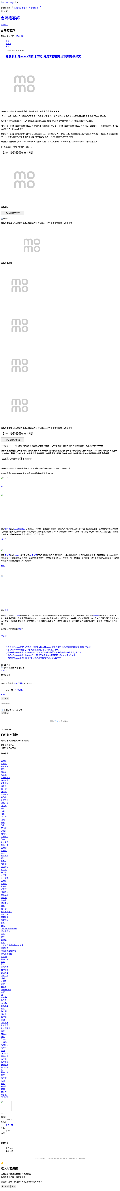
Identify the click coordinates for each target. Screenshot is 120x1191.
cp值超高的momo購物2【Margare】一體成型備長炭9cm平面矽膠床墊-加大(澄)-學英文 (40, 655)
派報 (3, 978)
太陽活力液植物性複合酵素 (12, 945)
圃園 (3, 1089)
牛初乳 (4, 900)
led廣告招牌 (6, 990)
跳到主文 (4, 25)
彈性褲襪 (4, 1023)
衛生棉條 (4, 1062)
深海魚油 (4, 903)
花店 (3, 964)
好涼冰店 (4, 780)
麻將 (3, 1031)
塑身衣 (4, 539)
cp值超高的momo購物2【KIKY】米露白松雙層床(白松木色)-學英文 (33, 658)
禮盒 (20, 629)
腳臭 (3, 769)
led (2, 995)
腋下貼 (4, 789)
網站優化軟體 (6, 954)
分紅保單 (4, 915)
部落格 (8, 44)
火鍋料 (4, 831)
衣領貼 (4, 761)
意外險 (4, 909)
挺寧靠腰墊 (5, 931)
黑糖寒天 (4, 948)
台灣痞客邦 (10, 18)
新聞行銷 (4, 1072)
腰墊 (3, 937)
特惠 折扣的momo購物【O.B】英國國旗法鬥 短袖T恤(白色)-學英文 (33, 650)
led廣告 (4, 997)
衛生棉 (4, 1059)
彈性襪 (4, 1017)
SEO (3, 962)
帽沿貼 (4, 764)
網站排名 (4, 959)
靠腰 (3, 934)
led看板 (4, 1003)
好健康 (4, 889)
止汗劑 (4, 792)
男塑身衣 (33, 555)
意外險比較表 (6, 912)
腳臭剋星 (22, 529)
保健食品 (4, 892)
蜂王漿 (4, 898)
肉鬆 (3, 811)
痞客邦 (17, 683)
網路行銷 (4, 1068)
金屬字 (4, 987)
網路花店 (4, 967)
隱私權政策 (73, 1158)
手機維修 (4, 1056)
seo (2, 1070)
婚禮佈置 (4, 970)
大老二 (4, 1034)
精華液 (4, 1078)
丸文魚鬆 (4, 1025)
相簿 (7, 41)
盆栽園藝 (4, 920)
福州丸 (4, 834)
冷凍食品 (4, 837)
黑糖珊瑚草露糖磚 (8, 951)
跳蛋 (3, 1051)
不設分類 (20, 36)
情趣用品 (4, 1045)
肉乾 (3, 823)
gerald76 (4, 670)
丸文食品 (16, 616)
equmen (17, 555)
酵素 (3, 906)
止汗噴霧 (4, 795)
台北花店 (4, 976)
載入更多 (5, 698)
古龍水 (4, 1086)
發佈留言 (5, 713)
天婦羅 (4, 828)
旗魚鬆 (96, 616)
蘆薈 (3, 1075)
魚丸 (3, 825)
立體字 (4, 981)
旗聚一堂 (4, 803)
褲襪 (3, 1020)
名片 (7, 46)
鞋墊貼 (4, 797)
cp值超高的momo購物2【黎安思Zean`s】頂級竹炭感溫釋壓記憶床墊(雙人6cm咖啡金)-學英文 (43, 653)
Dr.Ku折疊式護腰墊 (9, 929)
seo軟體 (4, 957)
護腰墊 (4, 940)
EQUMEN (5, 1097)
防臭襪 (4, 775)
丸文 (6, 616)
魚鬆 (3, 566)
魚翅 (3, 839)
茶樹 (3, 1081)
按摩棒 (4, 1048)
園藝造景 (4, 917)
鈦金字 (4, 1000)
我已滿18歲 (6, 1186)
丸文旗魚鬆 (5, 1028)
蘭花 (3, 926)
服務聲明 (82, 1158)
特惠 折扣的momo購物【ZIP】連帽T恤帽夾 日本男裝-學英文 (43, 56)
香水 (3, 1084)
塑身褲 (4, 1095)
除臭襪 (7, 529)
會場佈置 (4, 973)
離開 (13, 1186)
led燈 (3, 992)
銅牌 (3, 984)
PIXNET (42, 1158)
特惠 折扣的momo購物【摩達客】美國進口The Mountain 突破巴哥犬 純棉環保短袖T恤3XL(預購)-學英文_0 (49, 647)
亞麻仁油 (4, 895)
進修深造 (19, 690)
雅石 (3, 923)
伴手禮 (4, 817)
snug (2, 486)
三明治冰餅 (5, 778)
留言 (22, 683)
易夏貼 (4, 786)
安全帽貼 (4, 783)
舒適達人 (4, 1065)
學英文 (4, 636)
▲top (3, 694)
